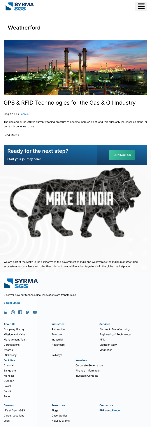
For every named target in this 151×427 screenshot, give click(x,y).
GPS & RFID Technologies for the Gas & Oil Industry (70, 102)
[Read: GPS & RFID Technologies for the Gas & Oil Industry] (75, 67)
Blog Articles (11, 113)
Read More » (11, 134)
